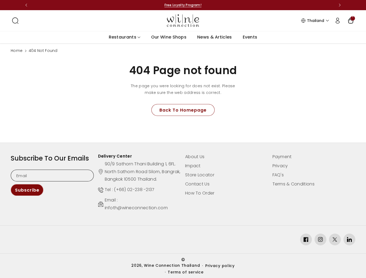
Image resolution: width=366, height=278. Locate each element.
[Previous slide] (26, 5)
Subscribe (27, 190)
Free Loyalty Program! (183, 5)
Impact (193, 166)
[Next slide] (339, 5)
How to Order (200, 193)
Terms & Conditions (293, 184)
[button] (15, 20)
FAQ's (278, 175)
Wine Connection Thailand (172, 265)
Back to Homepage (183, 110)
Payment (282, 157)
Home (17, 50)
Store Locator (199, 175)
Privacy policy (220, 265)
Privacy (280, 166)
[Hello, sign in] (337, 20)
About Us (194, 157)
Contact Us (197, 184)
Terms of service (185, 272)
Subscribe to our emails (50, 158)
